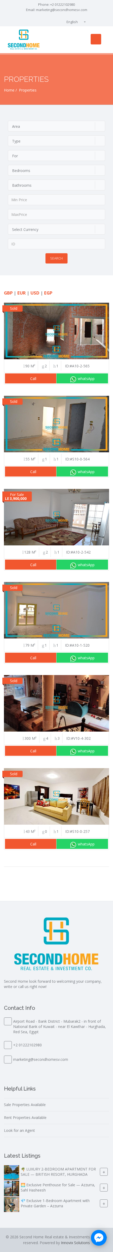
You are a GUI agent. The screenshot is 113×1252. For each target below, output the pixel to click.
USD (34, 293)
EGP (48, 293)
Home (9, 90)
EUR (21, 293)
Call (33, 378)
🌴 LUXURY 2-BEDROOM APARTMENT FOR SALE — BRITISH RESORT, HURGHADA (58, 1172)
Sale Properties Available (25, 1104)
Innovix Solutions (75, 1242)
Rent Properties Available (25, 1117)
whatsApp (86, 378)
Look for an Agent (19, 1130)
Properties (28, 90)
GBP (8, 293)
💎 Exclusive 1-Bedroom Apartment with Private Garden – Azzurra (55, 1203)
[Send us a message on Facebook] (99, 1238)
